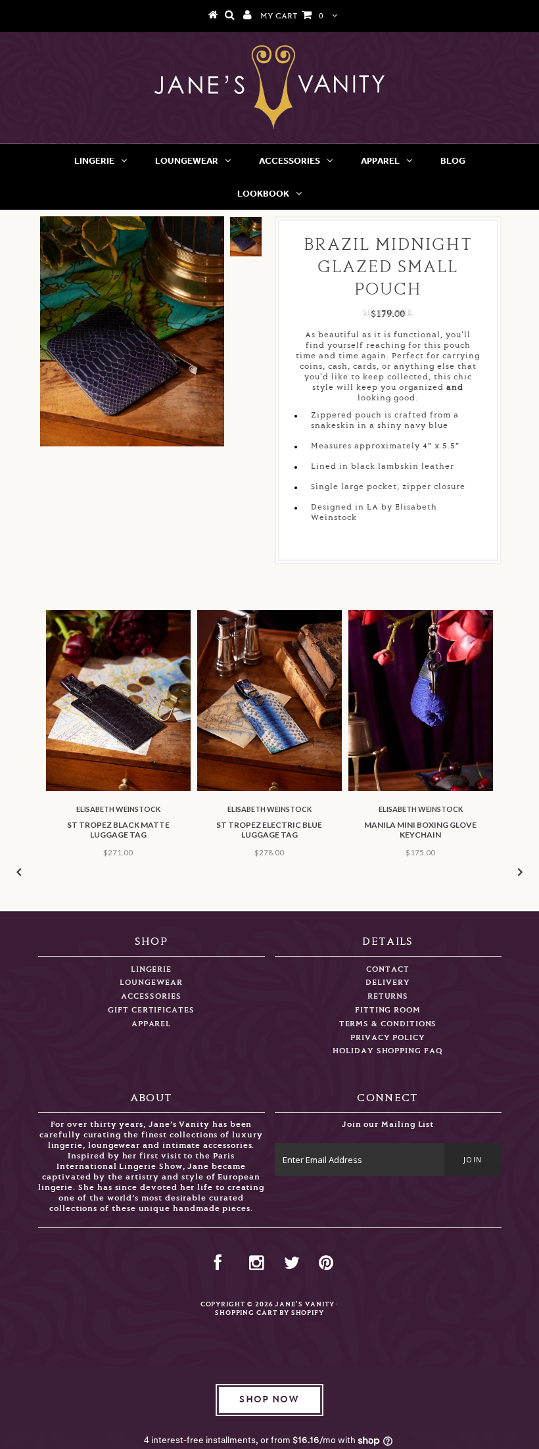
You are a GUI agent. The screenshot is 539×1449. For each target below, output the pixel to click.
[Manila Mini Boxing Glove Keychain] (420, 788)
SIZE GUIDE (388, 312)
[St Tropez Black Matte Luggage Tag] (118, 788)
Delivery (387, 982)
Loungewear (186, 160)
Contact (388, 969)
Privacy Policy (387, 1037)
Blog (452, 160)
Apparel (380, 160)
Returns (388, 996)
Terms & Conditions (388, 1024)
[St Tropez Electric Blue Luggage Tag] (269, 788)
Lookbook (263, 193)
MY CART (291, 16)
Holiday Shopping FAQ (388, 1051)
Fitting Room (388, 1010)
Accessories (289, 160)
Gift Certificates (151, 1010)
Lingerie (94, 160)
